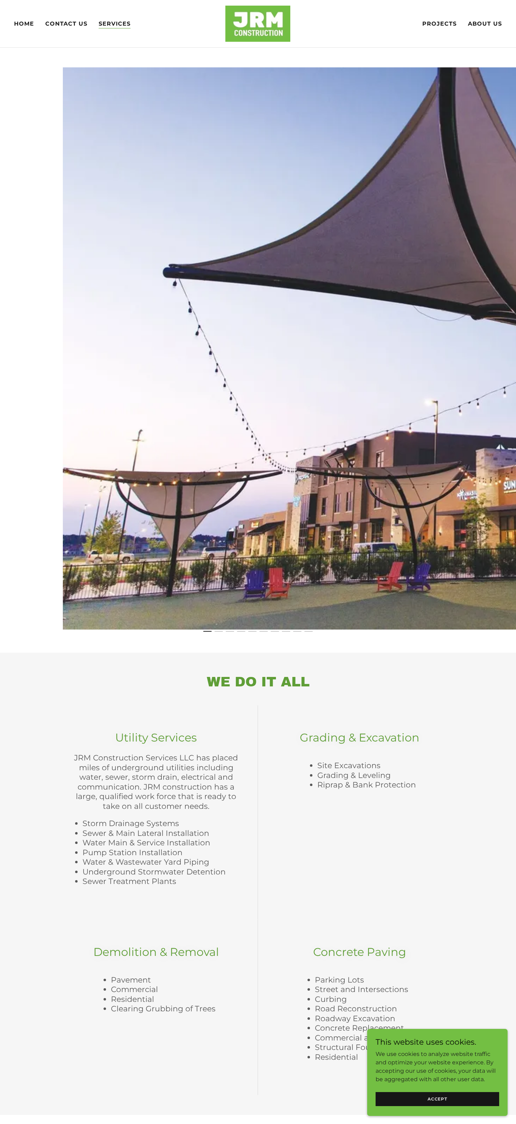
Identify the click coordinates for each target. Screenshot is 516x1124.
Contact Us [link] (66, 23)
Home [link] (24, 23)
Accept (437, 1099)
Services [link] (115, 23)
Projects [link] (439, 23)
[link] (257, 23)
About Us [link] (485, 23)
